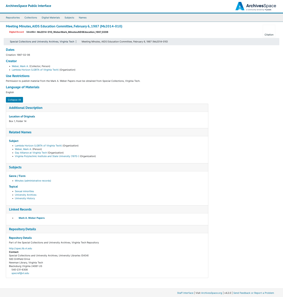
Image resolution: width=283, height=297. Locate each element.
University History (25, 198)
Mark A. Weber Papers (32, 217)
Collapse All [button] (14, 99)
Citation (269, 34)
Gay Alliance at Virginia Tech (31, 152)
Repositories (13, 17)
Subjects (69, 17)
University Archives (25, 194)
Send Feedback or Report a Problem (253, 292)
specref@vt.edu (20, 273)
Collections (30, 17)
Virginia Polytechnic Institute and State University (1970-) (47, 156)
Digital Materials (51, 17)
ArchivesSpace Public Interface (28, 5)
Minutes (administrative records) (33, 180)
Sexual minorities (24, 191)
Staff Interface (185, 292)
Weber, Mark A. (20, 66)
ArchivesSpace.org (211, 292)
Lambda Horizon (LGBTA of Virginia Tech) (35, 69)
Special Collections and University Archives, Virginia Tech (42, 41)
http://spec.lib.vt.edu (20, 248)
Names (83, 17)
